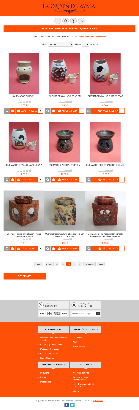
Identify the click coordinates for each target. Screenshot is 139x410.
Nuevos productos (81, 373)
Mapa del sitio (79, 346)
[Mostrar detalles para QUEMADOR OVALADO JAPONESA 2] (24, 142)
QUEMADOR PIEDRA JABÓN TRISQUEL (105, 165)
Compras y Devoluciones (51, 344)
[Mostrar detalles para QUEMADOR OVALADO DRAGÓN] (64, 73)
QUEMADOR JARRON (23, 96)
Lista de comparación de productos (84, 385)
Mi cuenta (44, 373)
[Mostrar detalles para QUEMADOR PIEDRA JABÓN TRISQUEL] (105, 142)
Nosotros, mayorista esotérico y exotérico (53, 339)
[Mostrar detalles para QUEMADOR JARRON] (24, 73)
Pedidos (44, 377)
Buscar (76, 391)
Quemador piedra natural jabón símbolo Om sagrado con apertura (64, 235)
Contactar (77, 338)
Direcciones (45, 382)
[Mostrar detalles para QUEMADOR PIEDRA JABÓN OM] (64, 142)
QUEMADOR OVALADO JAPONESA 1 (105, 96)
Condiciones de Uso (49, 353)
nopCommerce (98, 401)
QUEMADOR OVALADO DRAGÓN (64, 96)
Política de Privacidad (49, 349)
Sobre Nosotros (47, 358)
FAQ (75, 342)
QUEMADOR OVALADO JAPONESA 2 (24, 165)
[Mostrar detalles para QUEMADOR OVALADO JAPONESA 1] (105, 73)
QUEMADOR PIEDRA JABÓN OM (64, 165)
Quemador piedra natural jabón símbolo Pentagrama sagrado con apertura (105, 235)
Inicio (35, 37)
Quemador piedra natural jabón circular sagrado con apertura (24, 235)
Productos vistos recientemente (80, 378)
